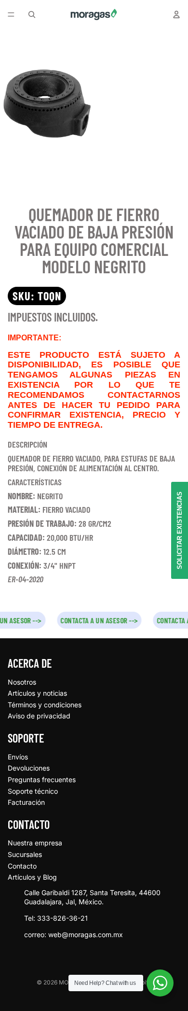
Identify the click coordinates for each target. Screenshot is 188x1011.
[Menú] (11, 14)
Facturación (26, 802)
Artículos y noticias (37, 693)
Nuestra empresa (35, 843)
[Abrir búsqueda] (31, 14)
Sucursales (25, 854)
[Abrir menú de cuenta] (176, 14)
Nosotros (22, 682)
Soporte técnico (33, 791)
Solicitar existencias (179, 530)
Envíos (18, 757)
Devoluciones (29, 768)
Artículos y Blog (32, 877)
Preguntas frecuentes (42, 779)
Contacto (22, 866)
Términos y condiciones (44, 705)
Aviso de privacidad (39, 716)
